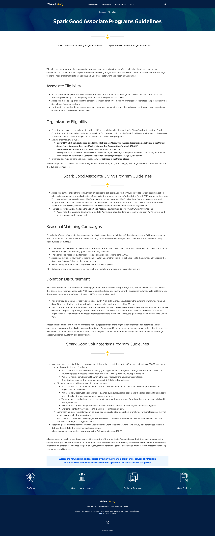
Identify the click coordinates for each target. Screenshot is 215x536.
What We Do (104, 506)
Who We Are (91, 506)
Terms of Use (104, 511)
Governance (95, 511)
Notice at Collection (116, 511)
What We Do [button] (106, 4)
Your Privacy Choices (109, 513)
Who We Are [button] (93, 4)
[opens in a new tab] (31, 477)
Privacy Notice (129, 511)
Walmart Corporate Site (82, 511)
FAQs (132, 4)
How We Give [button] (120, 4)
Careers (137, 511)
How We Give (116, 506)
